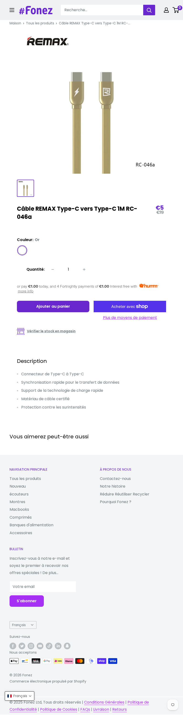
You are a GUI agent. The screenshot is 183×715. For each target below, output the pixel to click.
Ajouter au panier (53, 306)
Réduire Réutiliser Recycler (124, 494)
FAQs (85, 709)
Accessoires (21, 533)
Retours (119, 709)
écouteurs (19, 494)
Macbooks (19, 509)
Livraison (101, 709)
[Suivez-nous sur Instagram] (31, 646)
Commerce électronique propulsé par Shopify (48, 681)
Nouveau (18, 486)
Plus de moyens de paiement (130, 317)
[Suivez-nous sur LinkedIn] (58, 646)
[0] (176, 10)
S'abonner (27, 601)
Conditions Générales (104, 702)
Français (19, 625)
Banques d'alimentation (31, 525)
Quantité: (35, 269)
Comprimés (21, 517)
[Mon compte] (166, 10)
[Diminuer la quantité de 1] (53, 269)
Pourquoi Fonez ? (115, 502)
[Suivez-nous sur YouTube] (40, 646)
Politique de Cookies (58, 709)
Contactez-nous (115, 478)
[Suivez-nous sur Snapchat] (67, 646)
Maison (15, 23)
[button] (19, 696)
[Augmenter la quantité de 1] (84, 269)
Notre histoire (112, 486)
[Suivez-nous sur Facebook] (13, 646)
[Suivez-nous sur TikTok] (49, 646)
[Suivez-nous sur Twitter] (22, 646)
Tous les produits (40, 23)
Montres (17, 502)
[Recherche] (149, 10)
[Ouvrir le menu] (12, 10)
